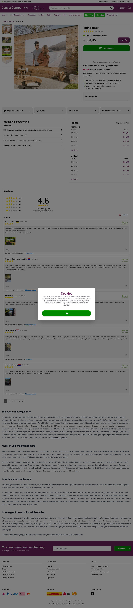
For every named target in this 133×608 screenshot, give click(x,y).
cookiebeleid (49, 303)
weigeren (66, 305)
